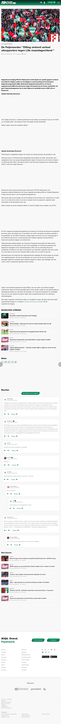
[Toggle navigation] (59, 2)
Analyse (3, 667)
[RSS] (49, 652)
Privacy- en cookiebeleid (6, 699)
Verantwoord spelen (5, 703)
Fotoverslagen (26, 660)
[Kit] (11, 501)
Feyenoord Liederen (26, 715)
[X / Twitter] (2, 362)
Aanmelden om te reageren (30, 393)
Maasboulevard (26, 655)
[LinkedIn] (15, 362)
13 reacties (18, 54)
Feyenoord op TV (5, 715)
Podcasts (24, 652)
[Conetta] (5, 472)
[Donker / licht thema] (45, 2)
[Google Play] (46, 656)
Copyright (3, 705)
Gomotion (9, 708)
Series (3, 665)
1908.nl (8, 2)
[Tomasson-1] (5, 517)
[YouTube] (43, 652)
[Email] (6, 362)
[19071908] (5, 399)
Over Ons (24, 667)
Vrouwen (3, 670)
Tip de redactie (38, 640)
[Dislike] (9, 414)
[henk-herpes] (8, 487)
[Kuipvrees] (5, 421)
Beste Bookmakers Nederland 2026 (9, 714)
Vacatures (53, 640)
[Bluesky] (52, 649)
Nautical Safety (25, 714)
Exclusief (3, 657)
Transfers (3, 652)
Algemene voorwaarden (6, 702)
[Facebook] (9, 362)
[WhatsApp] (12, 362)
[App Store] (53, 656)
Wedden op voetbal (5, 717)
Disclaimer (3, 700)
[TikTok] (46, 652)
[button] (32, 399)
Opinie (3, 655)
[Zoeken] (41, 2)
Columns (24, 650)
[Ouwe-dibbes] (8, 538)
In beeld (24, 662)
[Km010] (5, 458)
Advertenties (25, 665)
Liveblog (24, 670)
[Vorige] (1, 364)
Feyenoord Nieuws (26, 717)
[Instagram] (46, 649)
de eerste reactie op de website (33, 302)
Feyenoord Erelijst (46, 714)
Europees (4, 660)
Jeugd (3, 662)
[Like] (5, 479)
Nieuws (3, 650)
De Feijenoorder (26, 657)
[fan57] (5, 443)
